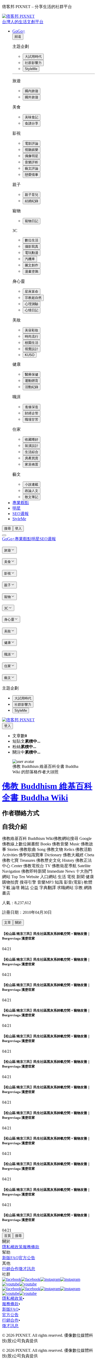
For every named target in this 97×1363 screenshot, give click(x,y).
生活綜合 (31, 452)
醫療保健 (31, 374)
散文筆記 (31, 497)
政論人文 (31, 491)
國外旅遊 (31, 97)
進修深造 (31, 407)
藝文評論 (31, 168)
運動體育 (31, 381)
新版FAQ (10, 1258)
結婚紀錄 (31, 201)
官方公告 (27, 1258)
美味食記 (31, 117)
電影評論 (31, 143)
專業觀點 (20, 502)
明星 (16, 508)
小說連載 (31, 484)
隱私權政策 (12, 1247)
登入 (18, 528)
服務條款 (31, 1247)
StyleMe (31, 69)
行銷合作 (10, 1268)
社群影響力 (33, 63)
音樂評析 (31, 162)
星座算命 (31, 291)
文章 (7, 922)
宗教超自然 (33, 298)
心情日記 (31, 310)
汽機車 (30, 259)
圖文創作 (31, 265)
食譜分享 (31, 123)
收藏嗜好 (31, 439)
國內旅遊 (31, 91)
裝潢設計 (31, 446)
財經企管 (31, 413)
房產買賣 (31, 458)
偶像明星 (31, 156)
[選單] (4, 535)
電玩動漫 (31, 253)
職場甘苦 (31, 419)
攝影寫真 (31, 246)
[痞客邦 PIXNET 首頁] (18, 720)
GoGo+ (18, 31)
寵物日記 (31, 221)
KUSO (29, 355)
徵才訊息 (27, 1268)
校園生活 (31, 343)
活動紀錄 (31, 387)
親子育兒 (31, 195)
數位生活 (31, 240)
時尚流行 (31, 336)
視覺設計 (31, 349)
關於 (18, 922)
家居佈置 (31, 464)
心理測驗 (31, 304)
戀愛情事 (31, 175)
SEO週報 (20, 513)
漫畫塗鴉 (31, 271)
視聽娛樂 (31, 150)
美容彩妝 (31, 330)
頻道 (17, 36)
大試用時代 (33, 57)
